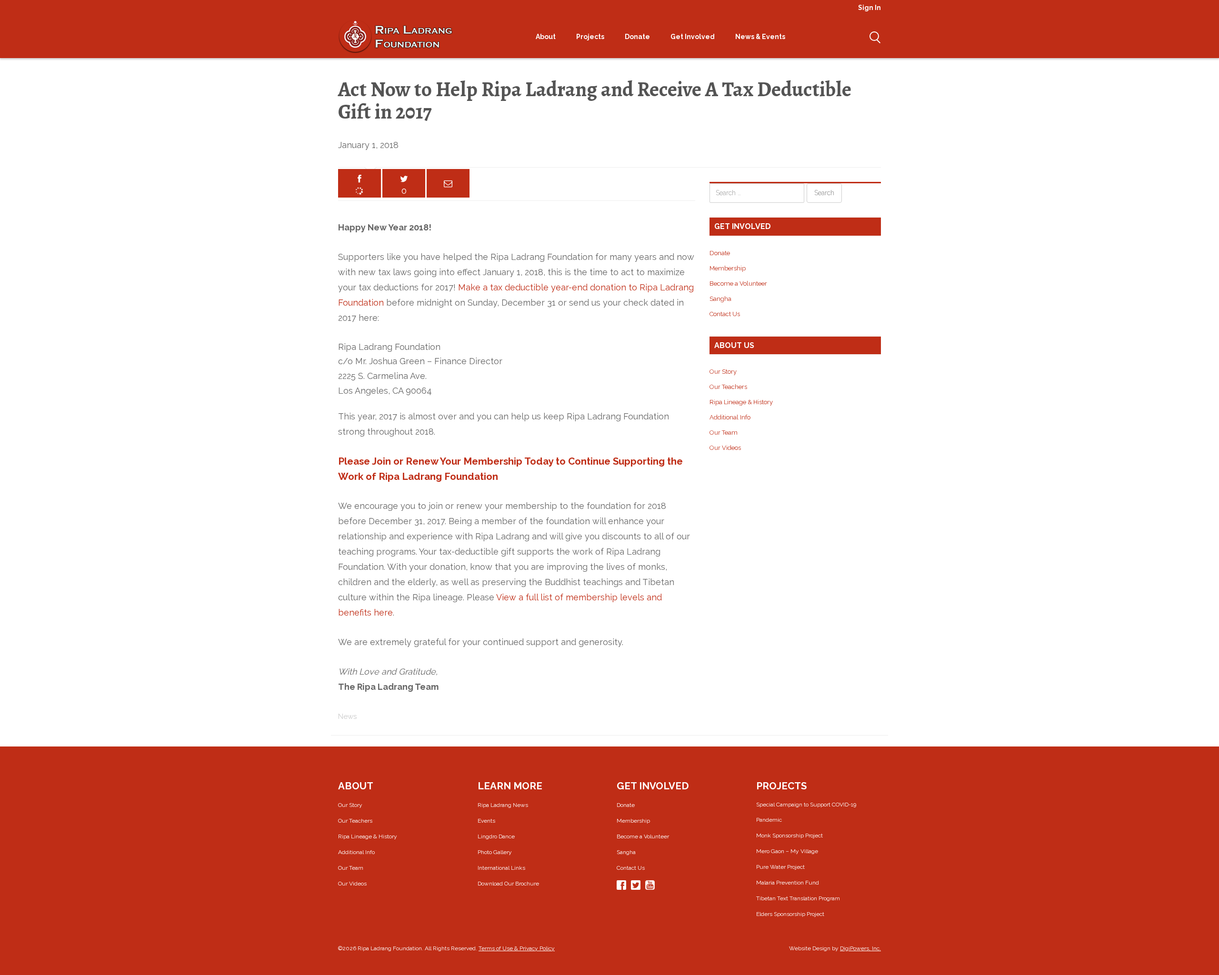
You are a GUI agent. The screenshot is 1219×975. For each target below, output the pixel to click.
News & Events (761, 36)
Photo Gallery (495, 852)
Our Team (723, 432)
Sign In (869, 7)
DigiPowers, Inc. (860, 948)
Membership (727, 268)
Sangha (720, 298)
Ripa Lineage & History (741, 402)
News (347, 716)
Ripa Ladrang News (503, 805)
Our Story (723, 371)
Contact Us (724, 314)
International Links (501, 868)
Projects (591, 36)
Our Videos (725, 447)
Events (486, 820)
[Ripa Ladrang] (395, 36)
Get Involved (693, 36)
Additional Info (729, 417)
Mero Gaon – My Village (787, 851)
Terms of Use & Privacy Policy (517, 948)
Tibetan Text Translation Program (798, 898)
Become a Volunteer (738, 283)
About (546, 36)
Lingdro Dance (496, 836)
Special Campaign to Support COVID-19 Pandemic (806, 812)
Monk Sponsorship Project (789, 835)
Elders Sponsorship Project (790, 914)
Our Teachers (728, 386)
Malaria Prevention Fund (787, 882)
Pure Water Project (780, 867)
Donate (638, 36)
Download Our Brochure (508, 883)
